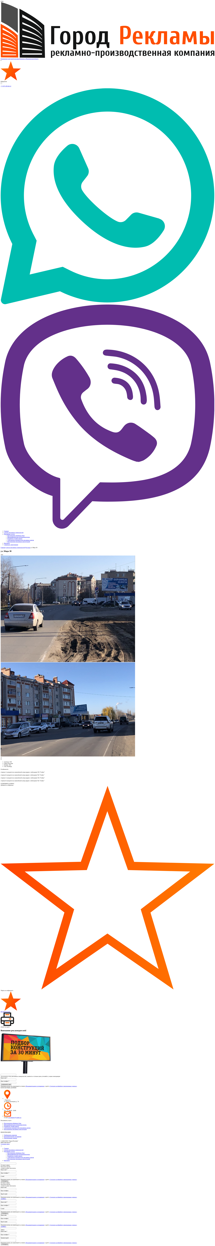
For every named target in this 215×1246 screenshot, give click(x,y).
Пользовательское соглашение (12, 1136)
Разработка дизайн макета (14, 538)
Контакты (7, 543)
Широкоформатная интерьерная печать (18, 537)
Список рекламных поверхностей (13, 532)
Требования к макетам (10, 1135)
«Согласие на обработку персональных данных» (63, 1086)
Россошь (27, 547)
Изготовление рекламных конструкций (18, 541)
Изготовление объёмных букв (16, 535)
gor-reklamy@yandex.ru (14, 1117)
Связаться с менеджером (11, 544)
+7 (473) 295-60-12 (6, 86)
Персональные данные (10, 1138)
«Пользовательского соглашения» (34, 1086)
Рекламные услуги (9, 534)
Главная (6, 531)
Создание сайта (5, 1144)
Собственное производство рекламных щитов (20, 540)
